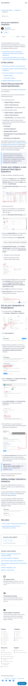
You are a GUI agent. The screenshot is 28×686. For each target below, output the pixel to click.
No (11, 540)
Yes (6, 540)
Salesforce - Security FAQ (7, 570)
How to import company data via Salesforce (13, 523)
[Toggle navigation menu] (26, 3)
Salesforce (5, 12)
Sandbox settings (8, 75)
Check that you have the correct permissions (13, 66)
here (10, 469)
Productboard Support (7, 10)
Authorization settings (9, 78)
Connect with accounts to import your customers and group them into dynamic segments (13, 53)
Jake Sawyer (8, 28)
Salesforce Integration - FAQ (8, 567)
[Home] (5, 2)
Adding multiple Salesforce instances (11, 80)
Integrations (17, 10)
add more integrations (10, 493)
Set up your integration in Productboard (12, 73)
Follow (6, 32)
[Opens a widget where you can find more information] (22, 683)
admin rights (19, 89)
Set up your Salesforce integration (10, 558)
